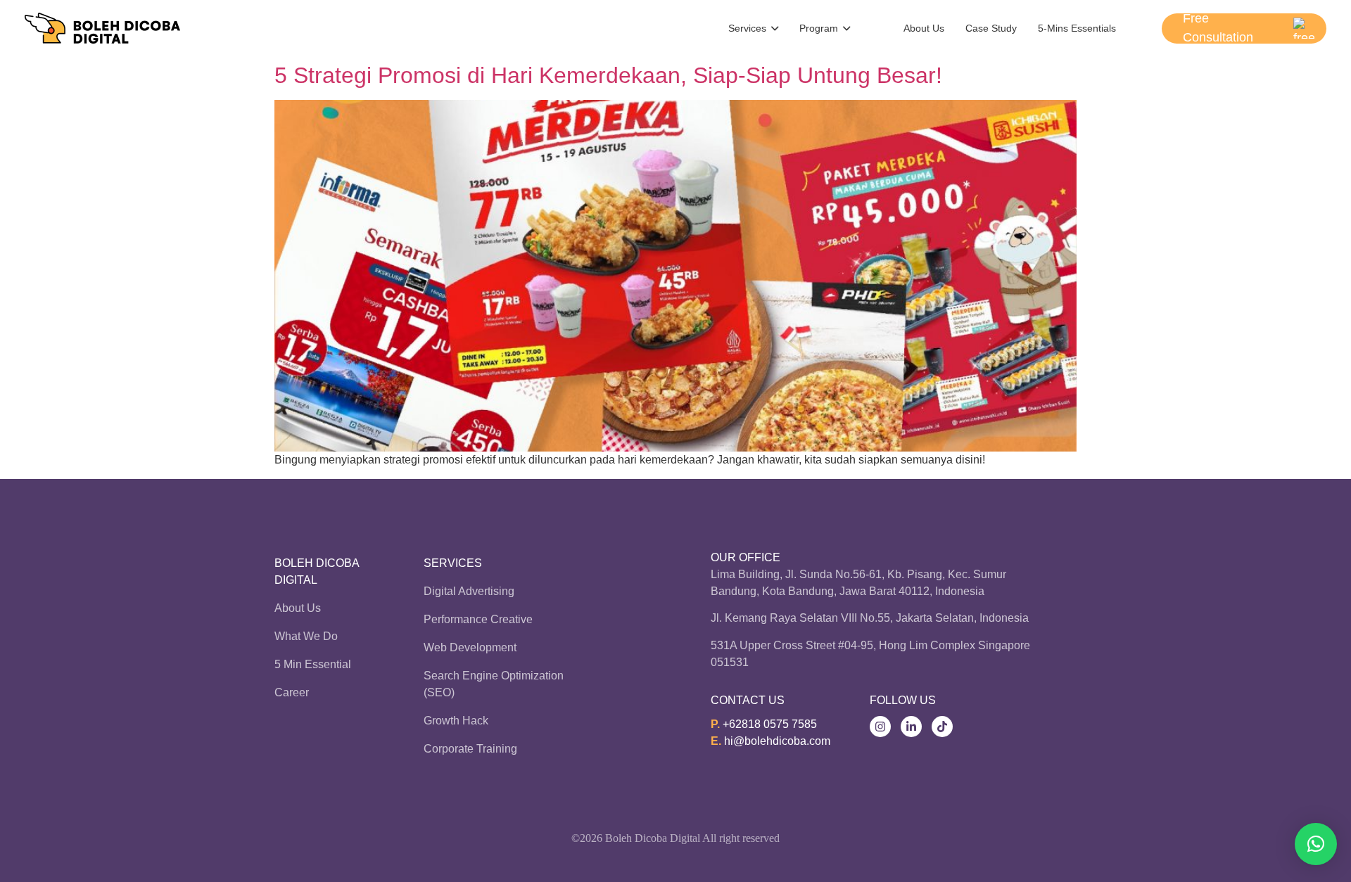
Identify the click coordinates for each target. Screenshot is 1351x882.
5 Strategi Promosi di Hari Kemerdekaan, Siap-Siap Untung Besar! (608, 75)
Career (291, 692)
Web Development (470, 647)
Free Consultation (1218, 28)
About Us (923, 28)
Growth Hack (456, 721)
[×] (1316, 844)
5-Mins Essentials (1077, 28)
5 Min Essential (312, 664)
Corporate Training (470, 749)
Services (747, 28)
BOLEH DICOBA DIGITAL (316, 571)
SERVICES (453, 563)
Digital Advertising (469, 591)
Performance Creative (478, 619)
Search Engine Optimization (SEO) (494, 684)
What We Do (306, 636)
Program (818, 28)
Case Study (991, 28)
